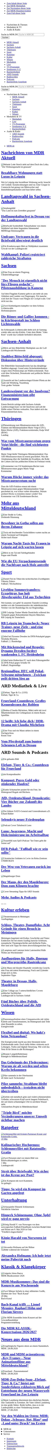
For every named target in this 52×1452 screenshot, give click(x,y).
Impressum (11, 1441)
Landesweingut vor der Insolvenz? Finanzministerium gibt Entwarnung (25, 394)
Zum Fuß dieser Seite (16, 13)
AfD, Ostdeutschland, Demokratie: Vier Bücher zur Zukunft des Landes (25, 801)
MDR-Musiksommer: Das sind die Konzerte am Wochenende (25, 1283)
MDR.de (10, 146)
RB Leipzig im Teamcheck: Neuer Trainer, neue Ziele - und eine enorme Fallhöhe (25, 626)
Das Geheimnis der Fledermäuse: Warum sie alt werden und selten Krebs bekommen (25, 1065)
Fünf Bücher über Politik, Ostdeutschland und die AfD (21, 1003)
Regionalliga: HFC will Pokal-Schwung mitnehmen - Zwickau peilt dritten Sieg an (23, 674)
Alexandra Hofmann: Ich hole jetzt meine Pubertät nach (26, 1257)
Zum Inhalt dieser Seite (17, 3)
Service (6, 1434)
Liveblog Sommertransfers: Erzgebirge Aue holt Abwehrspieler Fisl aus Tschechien (25, 593)
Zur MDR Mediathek (16, 6)
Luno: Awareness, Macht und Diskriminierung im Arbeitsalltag (25, 833)
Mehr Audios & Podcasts (18, 897)
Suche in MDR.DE (9, 34)
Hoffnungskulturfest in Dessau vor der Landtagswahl (25, 218)
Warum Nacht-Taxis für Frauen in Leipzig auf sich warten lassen (25, 545)
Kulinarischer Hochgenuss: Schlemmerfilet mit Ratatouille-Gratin (23, 1148)
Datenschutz (12, 1443)
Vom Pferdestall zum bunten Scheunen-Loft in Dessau (21, 743)
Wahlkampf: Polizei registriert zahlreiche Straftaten (23, 256)
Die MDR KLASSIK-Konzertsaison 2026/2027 (19, 1330)
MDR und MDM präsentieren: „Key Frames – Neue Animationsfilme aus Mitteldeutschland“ (23, 1359)
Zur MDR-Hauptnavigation (19, 11)
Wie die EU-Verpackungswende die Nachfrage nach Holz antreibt (25, 563)
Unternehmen (9, 1431)
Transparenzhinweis (15, 1446)
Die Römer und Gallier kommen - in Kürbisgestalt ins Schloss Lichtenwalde (25, 320)
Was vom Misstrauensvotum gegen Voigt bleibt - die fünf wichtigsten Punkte (25, 444)
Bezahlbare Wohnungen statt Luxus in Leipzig (21, 174)
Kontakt (10, 1438)
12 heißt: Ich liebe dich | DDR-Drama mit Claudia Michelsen (22, 723)
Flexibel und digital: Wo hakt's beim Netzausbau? (23, 1034)
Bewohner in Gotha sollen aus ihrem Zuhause (22, 524)
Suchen (5, 37)
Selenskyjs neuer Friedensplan (22, 819)
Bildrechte (11, 1448)
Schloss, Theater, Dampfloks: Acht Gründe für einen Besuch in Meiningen (25, 928)
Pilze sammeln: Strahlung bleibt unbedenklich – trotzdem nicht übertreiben (24, 1087)
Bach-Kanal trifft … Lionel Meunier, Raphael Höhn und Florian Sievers (21, 1308)
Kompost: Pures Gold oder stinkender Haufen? (20, 782)
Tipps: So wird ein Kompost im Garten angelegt (23, 1191)
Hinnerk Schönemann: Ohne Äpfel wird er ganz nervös (25, 1216)
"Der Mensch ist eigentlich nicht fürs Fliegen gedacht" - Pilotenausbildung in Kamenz (24, 284)
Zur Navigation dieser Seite (19, 8)
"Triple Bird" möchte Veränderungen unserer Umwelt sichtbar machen (24, 1116)
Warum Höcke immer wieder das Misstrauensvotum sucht (25, 478)
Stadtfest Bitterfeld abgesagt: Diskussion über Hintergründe (22, 358)
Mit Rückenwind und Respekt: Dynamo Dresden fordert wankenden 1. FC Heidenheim (23, 650)
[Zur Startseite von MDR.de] (7, 20)
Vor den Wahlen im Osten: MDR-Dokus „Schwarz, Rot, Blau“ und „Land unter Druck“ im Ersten (25, 1419)
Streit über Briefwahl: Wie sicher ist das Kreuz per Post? (25, 1173)
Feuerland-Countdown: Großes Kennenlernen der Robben (23, 702)
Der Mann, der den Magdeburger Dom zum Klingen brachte (25, 883)
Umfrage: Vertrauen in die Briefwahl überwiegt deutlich (22, 238)
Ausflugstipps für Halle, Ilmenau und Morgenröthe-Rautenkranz (24, 960)
